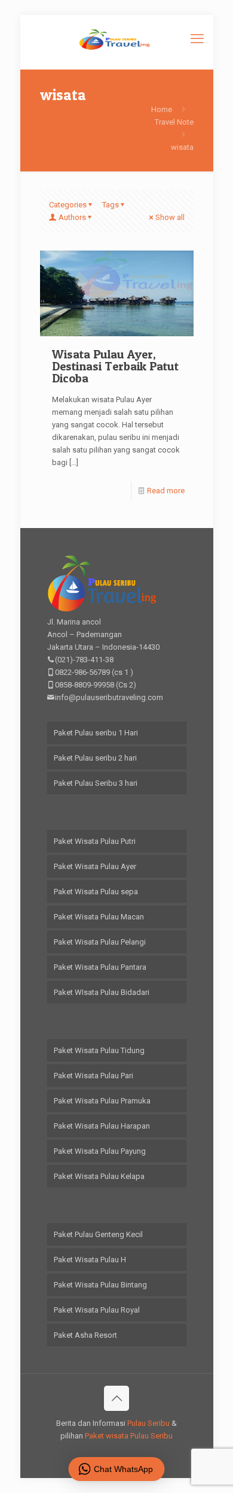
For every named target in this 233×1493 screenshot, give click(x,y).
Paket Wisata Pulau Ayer (95, 866)
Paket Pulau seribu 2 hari (95, 757)
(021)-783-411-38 (84, 659)
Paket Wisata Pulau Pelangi (100, 941)
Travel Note (174, 121)
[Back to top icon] (116, 1398)
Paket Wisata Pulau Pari (93, 1075)
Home (161, 109)
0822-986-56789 (82, 672)
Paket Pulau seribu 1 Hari (96, 732)
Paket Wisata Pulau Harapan (102, 1125)
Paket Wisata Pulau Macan (99, 916)
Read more (166, 490)
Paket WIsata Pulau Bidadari (101, 992)
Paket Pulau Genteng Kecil (98, 1234)
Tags (110, 204)
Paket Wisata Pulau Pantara (100, 967)
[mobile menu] (197, 39)
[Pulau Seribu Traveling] (116, 39)
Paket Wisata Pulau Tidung (99, 1050)
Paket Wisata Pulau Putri (95, 841)
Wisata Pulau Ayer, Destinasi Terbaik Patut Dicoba (115, 366)
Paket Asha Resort (85, 1335)
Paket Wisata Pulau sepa (96, 891)
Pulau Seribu (148, 1423)
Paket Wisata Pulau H (90, 1259)
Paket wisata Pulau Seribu (129, 1435)
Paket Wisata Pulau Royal (97, 1309)
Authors (72, 217)
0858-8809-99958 (84, 684)
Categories (68, 204)
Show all (170, 217)
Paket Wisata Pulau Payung (100, 1151)
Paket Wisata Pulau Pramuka (102, 1100)
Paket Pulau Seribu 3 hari (95, 783)
